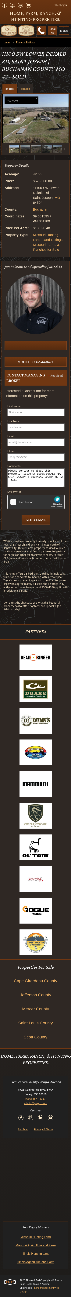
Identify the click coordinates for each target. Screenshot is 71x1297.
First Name (13, 406)
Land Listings (52, 240)
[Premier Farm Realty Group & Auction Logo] (17, 30)
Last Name (12, 421)
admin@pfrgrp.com (35, 1103)
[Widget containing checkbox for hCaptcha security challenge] (36, 502)
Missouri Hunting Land (35, 1237)
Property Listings (25, 42)
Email (9, 436)
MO (57, 198)
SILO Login (60, 4)
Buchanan (40, 209)
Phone (10, 451)
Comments (12, 466)
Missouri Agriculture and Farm (36, 1245)
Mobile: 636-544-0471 (36, 362)
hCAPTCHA (13, 492)
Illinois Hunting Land (35, 1253)
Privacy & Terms (43, 1129)
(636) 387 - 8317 (35, 1098)
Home (7, 42)
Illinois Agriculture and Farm (35, 1262)
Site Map (23, 1129)
